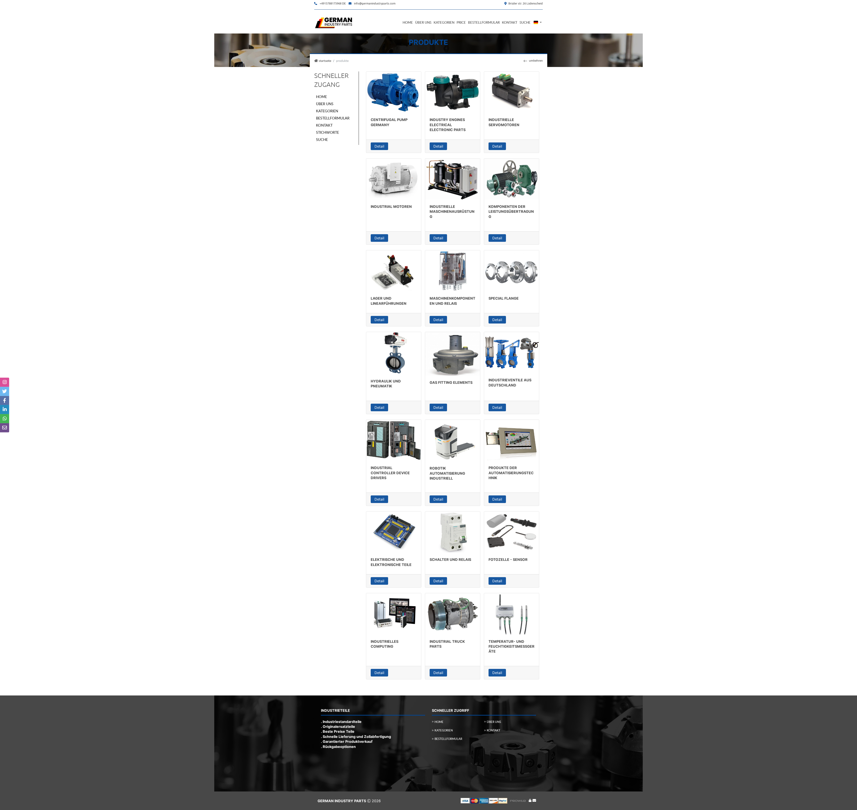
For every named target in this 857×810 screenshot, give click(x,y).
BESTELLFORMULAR (332, 118)
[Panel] (530, 800)
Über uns (423, 22)
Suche (525, 22)
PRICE (461, 22)
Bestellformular (484, 22)
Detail (379, 146)
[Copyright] (495, 800)
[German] (537, 22)
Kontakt (509, 22)
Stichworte (327, 132)
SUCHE (322, 139)
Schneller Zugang (331, 80)
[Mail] (534, 800)
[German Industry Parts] (334, 22)
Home (408, 22)
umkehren (536, 60)
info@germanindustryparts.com (374, 3)
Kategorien (444, 22)
